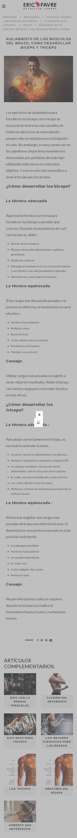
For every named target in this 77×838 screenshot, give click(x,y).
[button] (39, 414)
